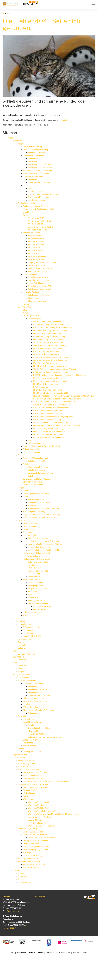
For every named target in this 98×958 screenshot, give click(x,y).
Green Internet (34, 577)
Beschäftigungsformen (32, 722)
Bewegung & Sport (36, 586)
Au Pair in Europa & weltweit (40, 221)
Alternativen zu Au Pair (37, 230)
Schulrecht (32, 476)
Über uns (26, 310)
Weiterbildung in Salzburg (33, 485)
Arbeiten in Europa (36, 244)
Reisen (26, 304)
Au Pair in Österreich (37, 224)
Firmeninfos (23, 716)
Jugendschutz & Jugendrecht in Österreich (41, 541)
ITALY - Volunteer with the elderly (47, 419)
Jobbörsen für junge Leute (39, 182)
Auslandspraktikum (36, 239)
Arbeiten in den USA (36, 259)
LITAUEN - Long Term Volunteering (48, 348)
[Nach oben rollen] (90, 950)
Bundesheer (33, 159)
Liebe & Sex (33, 597)
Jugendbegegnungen (31, 452)
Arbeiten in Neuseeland (38, 256)
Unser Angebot (19, 757)
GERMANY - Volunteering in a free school (50, 372)
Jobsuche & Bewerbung (33, 176)
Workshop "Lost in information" (41, 811)
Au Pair (26, 215)
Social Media (23, 876)
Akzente (11, 138)
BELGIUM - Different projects (45, 384)
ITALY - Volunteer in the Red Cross (47, 411)
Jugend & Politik (35, 820)
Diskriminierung (29, 526)
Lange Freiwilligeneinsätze (39, 283)
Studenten (22, 621)
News (25, 313)
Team (20, 879)
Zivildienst (32, 161)
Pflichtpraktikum (35, 731)
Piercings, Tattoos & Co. (38, 600)
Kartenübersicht (24, 624)
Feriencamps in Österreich (39, 503)
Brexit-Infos (28, 212)
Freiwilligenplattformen (38, 277)
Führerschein (28, 532)
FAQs (30, 440)
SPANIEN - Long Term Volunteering (48, 428)
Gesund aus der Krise (42, 606)
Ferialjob (26, 704)
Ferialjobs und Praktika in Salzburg (37, 170)
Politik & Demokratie (32, 612)
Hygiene (31, 594)
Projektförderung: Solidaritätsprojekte (39, 517)
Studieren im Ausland (37, 301)
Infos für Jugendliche (27, 680)
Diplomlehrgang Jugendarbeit (35, 849)
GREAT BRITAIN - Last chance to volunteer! (51, 405)
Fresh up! (27, 852)
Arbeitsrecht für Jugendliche (35, 701)
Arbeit (20, 144)
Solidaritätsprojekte (31, 449)
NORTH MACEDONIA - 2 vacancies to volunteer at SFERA (57, 399)
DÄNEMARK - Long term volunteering (49, 336)
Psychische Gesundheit (38, 603)
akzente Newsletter (26, 761)
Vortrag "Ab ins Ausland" (33, 832)
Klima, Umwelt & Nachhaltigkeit (36, 553)
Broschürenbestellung (32, 775)
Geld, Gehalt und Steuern (38, 538)
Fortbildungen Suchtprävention (36, 847)
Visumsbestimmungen (37, 271)
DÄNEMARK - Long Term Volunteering (49, 325)
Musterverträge (29, 746)
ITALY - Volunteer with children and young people (54, 417)
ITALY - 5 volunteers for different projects (50, 381)
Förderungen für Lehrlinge (39, 197)
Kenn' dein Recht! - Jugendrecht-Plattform (45, 544)
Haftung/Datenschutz (32, 752)
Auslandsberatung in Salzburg (35, 206)
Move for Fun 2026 (36, 500)
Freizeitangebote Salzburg (34, 511)
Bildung (21, 455)
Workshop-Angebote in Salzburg (41, 826)
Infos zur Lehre (34, 188)
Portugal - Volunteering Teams (46, 354)
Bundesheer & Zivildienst (33, 156)
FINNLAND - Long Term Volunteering (48, 339)
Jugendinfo (17, 141)
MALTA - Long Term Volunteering (47, 322)
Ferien (25, 497)
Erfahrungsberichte (36, 443)
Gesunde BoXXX (30, 790)
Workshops (28, 799)
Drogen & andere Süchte (38, 588)
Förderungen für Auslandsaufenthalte (38, 209)
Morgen (21, 672)
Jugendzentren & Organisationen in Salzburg (41, 514)
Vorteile (16, 651)
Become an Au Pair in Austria (40, 227)
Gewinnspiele (18, 657)
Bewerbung (32, 179)
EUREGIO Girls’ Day (31, 867)
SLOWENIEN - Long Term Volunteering (49, 345)
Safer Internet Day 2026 (38, 562)
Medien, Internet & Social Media (36, 559)
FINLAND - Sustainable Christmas (47, 390)
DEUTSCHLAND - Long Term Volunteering (51, 357)
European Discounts (26, 654)
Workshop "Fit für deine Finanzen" (42, 805)
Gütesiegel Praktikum (32, 740)
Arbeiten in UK (34, 247)
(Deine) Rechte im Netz (38, 571)
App (19, 642)
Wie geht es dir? (40, 609)
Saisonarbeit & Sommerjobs (40, 268)
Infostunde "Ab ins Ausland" (40, 817)
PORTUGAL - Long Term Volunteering (49, 431)
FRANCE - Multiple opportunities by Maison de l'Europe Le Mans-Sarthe (63, 396)
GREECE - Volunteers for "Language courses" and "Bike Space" (59, 375)
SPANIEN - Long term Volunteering (48, 342)
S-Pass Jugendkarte (31, 627)
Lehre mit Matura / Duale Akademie (43, 194)
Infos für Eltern (24, 766)
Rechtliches (28, 743)
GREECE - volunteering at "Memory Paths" (51, 408)
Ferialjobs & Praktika (21, 674)
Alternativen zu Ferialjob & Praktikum (38, 710)
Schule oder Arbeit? (36, 153)
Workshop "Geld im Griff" (38, 808)
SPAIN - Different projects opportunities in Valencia (55, 369)
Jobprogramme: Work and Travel (42, 262)
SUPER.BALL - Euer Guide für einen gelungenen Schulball (47, 781)
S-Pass (16, 618)
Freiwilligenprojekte (31, 316)
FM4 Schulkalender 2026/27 (35, 778)
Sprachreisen (33, 298)
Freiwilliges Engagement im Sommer (43, 508)
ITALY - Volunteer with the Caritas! (47, 413)
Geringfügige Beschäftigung (39, 728)
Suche (64, 120)
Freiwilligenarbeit (30, 274)
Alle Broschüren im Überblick (35, 772)
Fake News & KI (34, 568)
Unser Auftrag (24, 882)
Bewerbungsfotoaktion (37, 689)
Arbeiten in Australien (37, 242)
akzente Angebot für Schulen (35, 787)
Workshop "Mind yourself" (39, 802)
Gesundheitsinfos (35, 583)
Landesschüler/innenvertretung (41, 473)
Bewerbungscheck (36, 692)
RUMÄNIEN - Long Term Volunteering (49, 434)
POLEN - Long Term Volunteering (47, 334)
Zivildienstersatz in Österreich (40, 164)
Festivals (32, 505)
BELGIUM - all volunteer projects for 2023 (50, 393)
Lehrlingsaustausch (36, 200)
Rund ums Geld (29, 535)
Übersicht (22, 660)
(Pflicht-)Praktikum (31, 707)
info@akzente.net (12, 911)
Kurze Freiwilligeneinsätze (39, 280)
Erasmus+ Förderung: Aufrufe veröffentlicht (41, 446)
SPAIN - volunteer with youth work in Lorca (51, 422)
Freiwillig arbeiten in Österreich (36, 173)
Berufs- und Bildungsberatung (35, 150)
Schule (26, 464)
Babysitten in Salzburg (32, 147)
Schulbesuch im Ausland (38, 295)
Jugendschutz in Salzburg (39, 547)
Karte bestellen (24, 639)
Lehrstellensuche (35, 191)
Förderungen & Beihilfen (38, 467)
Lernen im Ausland (31, 292)
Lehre (25, 185)
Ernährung (32, 591)
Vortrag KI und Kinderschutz (35, 835)
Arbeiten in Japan (35, 250)
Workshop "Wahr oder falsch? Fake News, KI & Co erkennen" (53, 814)
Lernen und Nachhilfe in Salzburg (37, 479)
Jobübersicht (23, 678)
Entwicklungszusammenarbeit (41, 289)
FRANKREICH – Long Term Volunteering (50, 330)
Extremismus (28, 529)
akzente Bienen (34, 556)
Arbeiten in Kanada (36, 253)
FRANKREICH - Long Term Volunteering (50, 360)
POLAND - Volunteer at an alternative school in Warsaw (56, 425)
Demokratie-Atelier (41, 823)
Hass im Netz (34, 574)
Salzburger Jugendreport (28, 858)
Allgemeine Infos (35, 236)
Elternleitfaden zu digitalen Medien (42, 838)
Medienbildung (29, 793)
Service (21, 749)
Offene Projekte (34, 319)
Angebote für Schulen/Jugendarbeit (33, 784)
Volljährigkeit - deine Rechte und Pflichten (46, 550)
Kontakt (21, 873)
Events (26, 491)
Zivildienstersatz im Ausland (40, 167)
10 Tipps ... (32, 565)
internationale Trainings (33, 855)
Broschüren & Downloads (28, 769)
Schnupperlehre (34, 713)
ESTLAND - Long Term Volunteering (48, 437)
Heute (20, 669)
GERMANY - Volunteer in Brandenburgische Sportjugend (57, 402)
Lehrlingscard (28, 630)
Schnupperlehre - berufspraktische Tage (45, 737)
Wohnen (26, 615)
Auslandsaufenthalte (26, 203)
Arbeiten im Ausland (31, 233)
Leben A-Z (22, 520)
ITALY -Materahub (40, 387)
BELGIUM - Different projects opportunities (51, 366)
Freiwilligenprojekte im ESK (39, 286)
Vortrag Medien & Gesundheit (35, 841)
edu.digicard (28, 633)
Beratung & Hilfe (30, 523)
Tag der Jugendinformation (34, 864)
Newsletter (22, 645)
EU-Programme (24, 307)
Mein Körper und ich (31, 580)
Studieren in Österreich (32, 482)
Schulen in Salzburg (36, 470)
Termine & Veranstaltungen (29, 861)
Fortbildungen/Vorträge (28, 829)
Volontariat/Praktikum (37, 734)
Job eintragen (29, 719)
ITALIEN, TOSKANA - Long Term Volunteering (52, 328)
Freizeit (21, 488)
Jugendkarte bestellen (22, 755)
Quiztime (26, 796)
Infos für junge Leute (26, 763)
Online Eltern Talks (31, 844)
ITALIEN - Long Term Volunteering (47, 351)
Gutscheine (22, 648)
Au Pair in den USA (36, 218)
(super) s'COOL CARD (32, 636)
